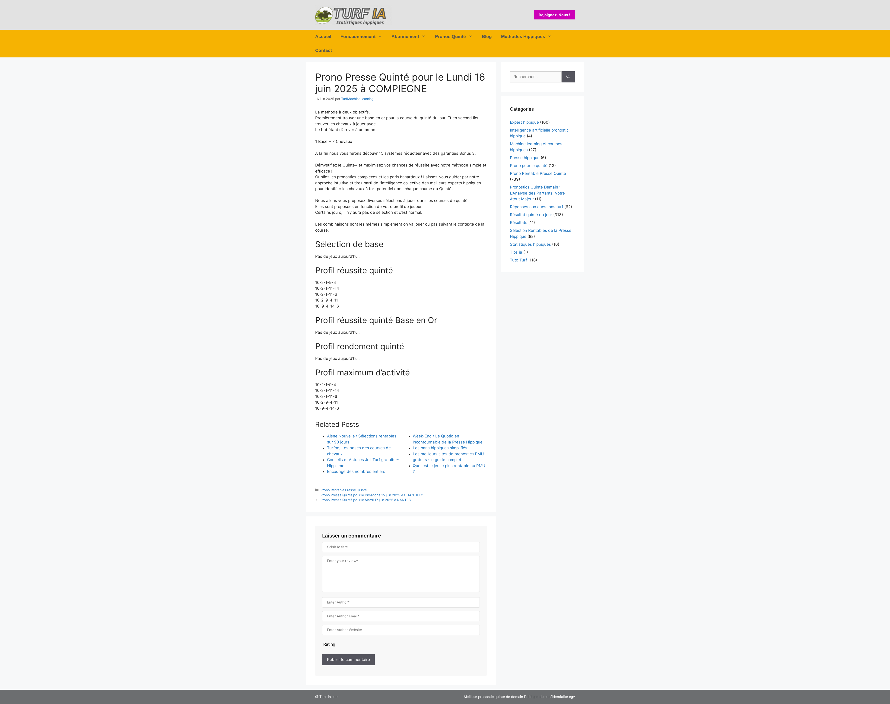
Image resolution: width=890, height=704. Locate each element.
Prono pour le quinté (528, 165)
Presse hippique (525, 157)
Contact (323, 50)
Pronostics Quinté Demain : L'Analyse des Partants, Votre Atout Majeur (537, 193)
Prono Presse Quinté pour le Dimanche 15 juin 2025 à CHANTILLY (372, 495)
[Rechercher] (568, 76)
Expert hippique (524, 122)
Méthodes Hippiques (523, 36)
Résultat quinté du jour (531, 214)
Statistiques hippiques (530, 244)
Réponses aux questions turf (536, 206)
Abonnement (405, 36)
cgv (572, 697)
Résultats (518, 222)
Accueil (323, 36)
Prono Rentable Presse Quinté (344, 490)
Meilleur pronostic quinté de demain (493, 697)
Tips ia (516, 252)
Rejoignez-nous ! (554, 15)
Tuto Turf (518, 260)
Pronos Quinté (450, 36)
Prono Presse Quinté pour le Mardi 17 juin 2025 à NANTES (366, 500)
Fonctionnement (357, 36)
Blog (487, 36)
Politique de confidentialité (546, 697)
